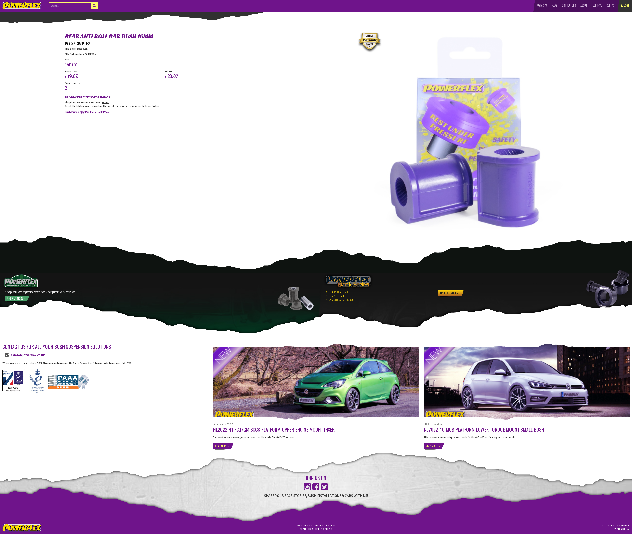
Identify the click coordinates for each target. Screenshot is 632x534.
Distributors (569, 5)
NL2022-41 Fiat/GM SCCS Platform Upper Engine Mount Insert (275, 429)
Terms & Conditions (325, 525)
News (554, 5)
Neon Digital (623, 529)
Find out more (448, 293)
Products (542, 6)
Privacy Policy (304, 525)
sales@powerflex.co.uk (28, 355)
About (583, 5)
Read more (221, 446)
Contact (611, 5)
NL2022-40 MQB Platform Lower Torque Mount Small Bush (484, 429)
